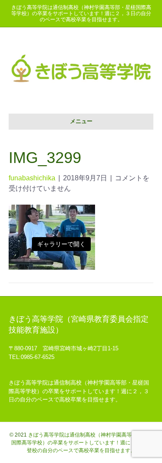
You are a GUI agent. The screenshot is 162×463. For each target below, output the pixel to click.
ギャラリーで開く (61, 244)
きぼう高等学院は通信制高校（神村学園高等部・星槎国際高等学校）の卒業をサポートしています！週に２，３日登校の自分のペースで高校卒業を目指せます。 (82, 442)
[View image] (52, 236)
